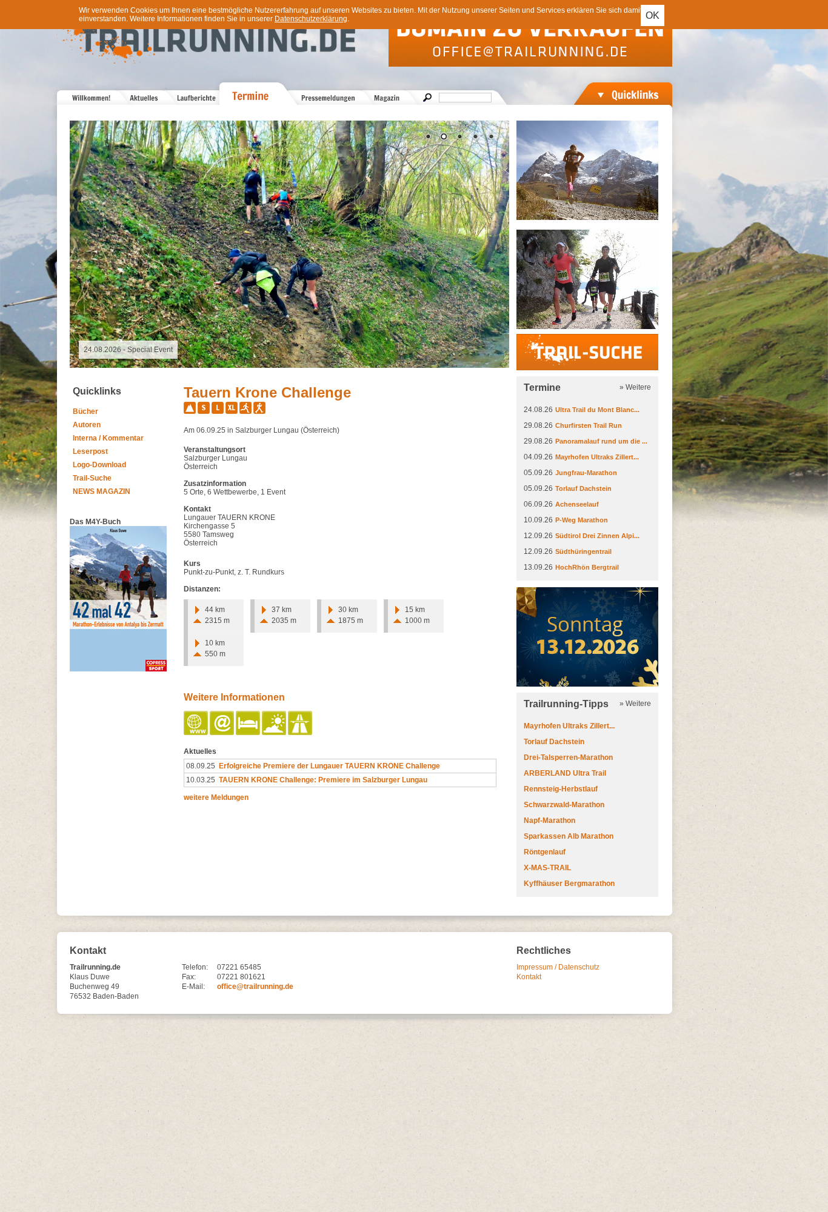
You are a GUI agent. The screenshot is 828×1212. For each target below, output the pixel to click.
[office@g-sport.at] (223, 732)
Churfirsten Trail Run (588, 425)
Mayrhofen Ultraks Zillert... (597, 457)
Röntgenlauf (545, 852)
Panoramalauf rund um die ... (601, 441)
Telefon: (195, 967)
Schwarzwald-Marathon (564, 805)
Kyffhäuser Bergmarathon (569, 883)
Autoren (87, 425)
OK (652, 15)
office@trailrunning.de (255, 986)
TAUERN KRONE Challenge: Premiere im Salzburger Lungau (323, 780)
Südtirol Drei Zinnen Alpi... (597, 535)
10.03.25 (200, 780)
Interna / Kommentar (108, 438)
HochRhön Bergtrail (587, 567)
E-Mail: (193, 986)
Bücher (85, 411)
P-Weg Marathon (581, 520)
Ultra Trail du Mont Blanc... (597, 409)
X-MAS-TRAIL (547, 868)
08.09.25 (200, 766)
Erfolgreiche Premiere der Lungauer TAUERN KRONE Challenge (329, 766)
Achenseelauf (577, 504)
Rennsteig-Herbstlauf (561, 789)
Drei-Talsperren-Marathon (568, 757)
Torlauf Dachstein (583, 488)
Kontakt (528, 977)
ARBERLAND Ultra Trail (565, 773)
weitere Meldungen (216, 797)
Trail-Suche (92, 478)
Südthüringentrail (583, 551)
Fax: (189, 977)
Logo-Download (99, 465)
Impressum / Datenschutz (557, 967)
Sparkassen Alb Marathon (568, 836)
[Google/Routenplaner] (301, 732)
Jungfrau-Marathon (586, 472)
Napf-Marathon (549, 820)
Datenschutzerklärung (311, 19)
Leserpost (90, 451)
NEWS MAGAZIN (101, 491)
